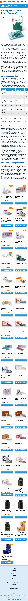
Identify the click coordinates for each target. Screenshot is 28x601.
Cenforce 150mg (5, 331)
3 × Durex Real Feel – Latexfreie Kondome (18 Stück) (20, 534)
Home (14, 566)
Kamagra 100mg (5, 263)
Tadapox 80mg (5, 488)
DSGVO (14, 581)
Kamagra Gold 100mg (21, 263)
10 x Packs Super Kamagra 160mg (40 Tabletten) (6, 220)
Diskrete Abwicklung (14, 588)
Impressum (14, 591)
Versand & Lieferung (14, 590)
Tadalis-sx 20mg (5, 465)
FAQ (14, 577)
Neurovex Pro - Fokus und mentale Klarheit (7, 533)
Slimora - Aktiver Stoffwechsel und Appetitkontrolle (6, 512)
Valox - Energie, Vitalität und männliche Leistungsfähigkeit (20, 490)
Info (14, 593)
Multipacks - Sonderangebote (9, 6)
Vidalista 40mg (19, 420)
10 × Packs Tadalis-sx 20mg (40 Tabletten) (20, 219)
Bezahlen (14, 584)
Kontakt (14, 578)
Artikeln (14, 575)
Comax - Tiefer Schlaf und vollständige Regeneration (20, 512)
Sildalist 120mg (19, 353)
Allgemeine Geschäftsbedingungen (14, 582)
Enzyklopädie (14, 573)
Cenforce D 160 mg (6, 353)
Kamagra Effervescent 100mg (6, 309)
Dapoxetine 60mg (19, 375)
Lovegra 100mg (5, 398)
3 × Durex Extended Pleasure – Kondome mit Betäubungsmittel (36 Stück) (7, 557)
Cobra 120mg (4, 241)
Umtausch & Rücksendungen (14, 586)
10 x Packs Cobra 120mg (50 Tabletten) (20, 197)
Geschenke (14, 570)
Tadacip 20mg (18, 443)
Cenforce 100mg (19, 308)
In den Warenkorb (7, 203)
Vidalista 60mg (5, 443)
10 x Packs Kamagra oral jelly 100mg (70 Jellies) (6, 198)
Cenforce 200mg (19, 331)
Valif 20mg (17, 465)
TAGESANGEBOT (5, 5)
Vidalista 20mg (5, 420)
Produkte (14, 568)
